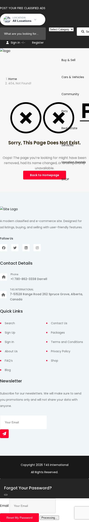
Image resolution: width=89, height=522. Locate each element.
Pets (64, 111)
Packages (58, 332)
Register (38, 43)
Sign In (9, 342)
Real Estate (69, 128)
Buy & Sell (68, 60)
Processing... (49, 517)
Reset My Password (19, 517)
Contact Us (59, 323)
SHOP (65, 179)
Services (67, 145)
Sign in (15, 43)
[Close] (5, 494)
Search (10, 323)
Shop (54, 361)
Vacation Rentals (73, 162)
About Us (11, 351)
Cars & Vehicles (72, 77)
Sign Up (10, 332)
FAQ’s (9, 361)
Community (70, 94)
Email (4, 505)
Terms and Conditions (67, 342)
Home (12, 79)
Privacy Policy (60, 351)
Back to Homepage (44, 175)
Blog (8, 370)
